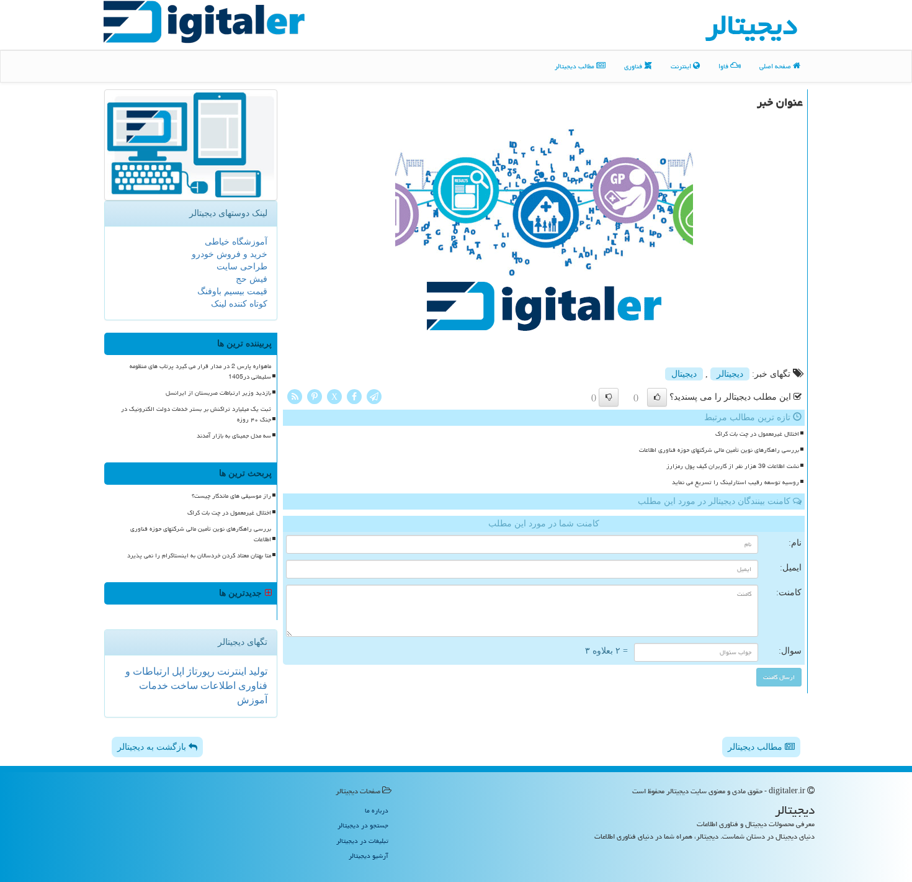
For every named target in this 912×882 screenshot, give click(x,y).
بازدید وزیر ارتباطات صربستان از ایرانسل (218, 393)
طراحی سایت (242, 266)
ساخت (183, 685)
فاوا (724, 66)
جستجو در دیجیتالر (363, 825)
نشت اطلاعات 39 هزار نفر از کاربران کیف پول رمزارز (732, 466)
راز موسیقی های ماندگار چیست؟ (231, 496)
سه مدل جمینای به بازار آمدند (234, 436)
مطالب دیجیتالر (575, 66)
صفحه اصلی (776, 66)
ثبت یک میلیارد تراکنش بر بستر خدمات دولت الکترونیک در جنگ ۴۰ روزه (196, 414)
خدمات (153, 685)
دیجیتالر (730, 374)
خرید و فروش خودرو (229, 254)
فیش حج (251, 279)
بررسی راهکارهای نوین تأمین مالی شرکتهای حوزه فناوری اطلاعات (719, 450)
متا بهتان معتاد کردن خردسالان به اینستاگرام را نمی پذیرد (199, 555)
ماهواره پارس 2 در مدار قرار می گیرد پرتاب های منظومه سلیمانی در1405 (200, 371)
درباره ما (376, 810)
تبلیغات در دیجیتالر (362, 840)
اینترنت (682, 66)
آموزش (252, 700)
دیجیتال (684, 374)
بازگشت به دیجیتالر (153, 747)
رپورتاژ (199, 671)
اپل (176, 671)
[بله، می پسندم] (657, 397)
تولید (256, 671)
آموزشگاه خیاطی (236, 241)
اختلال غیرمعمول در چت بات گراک (757, 434)
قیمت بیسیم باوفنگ (232, 291)
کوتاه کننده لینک (239, 303)
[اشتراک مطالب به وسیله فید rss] (294, 395)
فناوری (634, 66)
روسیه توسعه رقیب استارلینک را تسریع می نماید (735, 482)
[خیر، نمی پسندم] (609, 397)
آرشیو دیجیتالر (368, 855)
